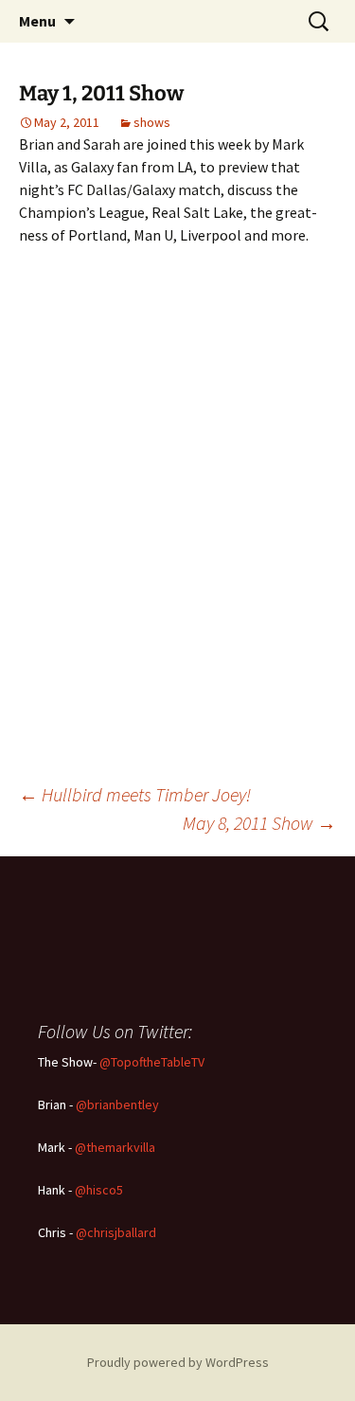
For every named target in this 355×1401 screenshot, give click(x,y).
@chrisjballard (116, 1232)
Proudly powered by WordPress (178, 1362)
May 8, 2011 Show (259, 823)
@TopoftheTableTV (151, 1061)
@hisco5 (99, 1189)
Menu (37, 20)
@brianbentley (117, 1104)
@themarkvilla (115, 1147)
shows (151, 122)
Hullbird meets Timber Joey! (135, 794)
